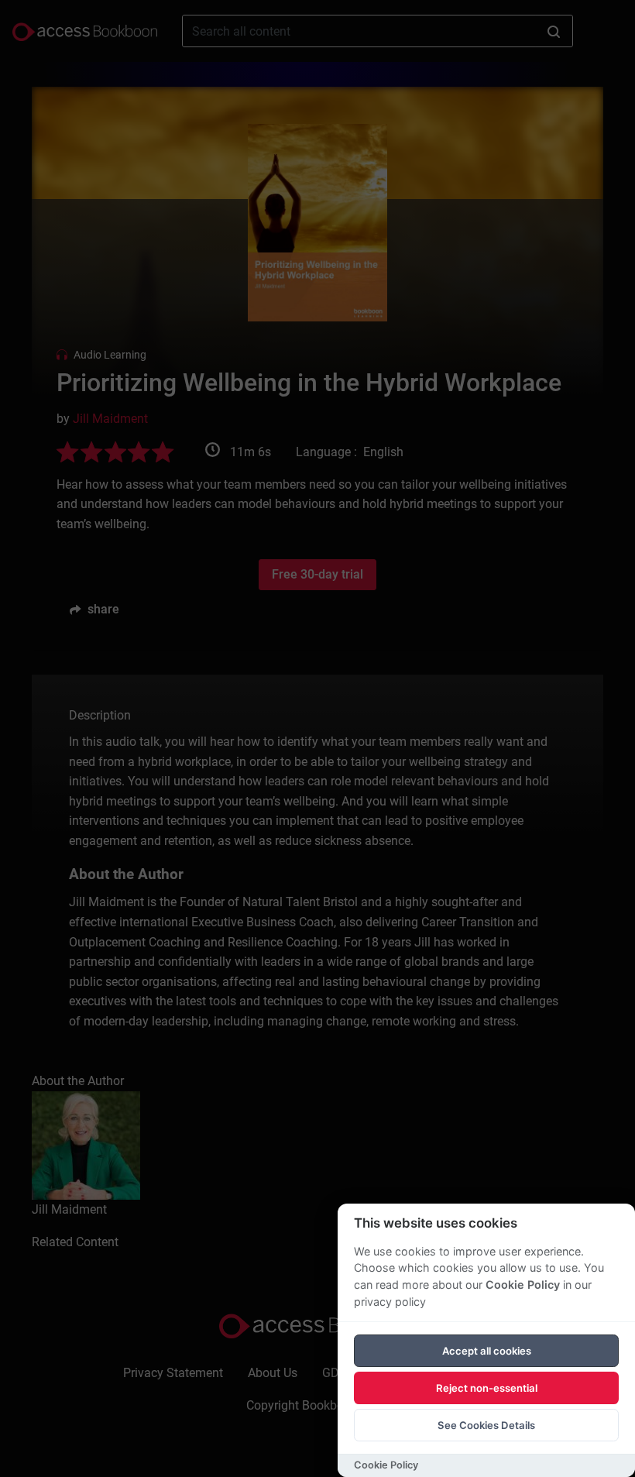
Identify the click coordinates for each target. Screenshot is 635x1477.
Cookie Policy (523, 1284)
